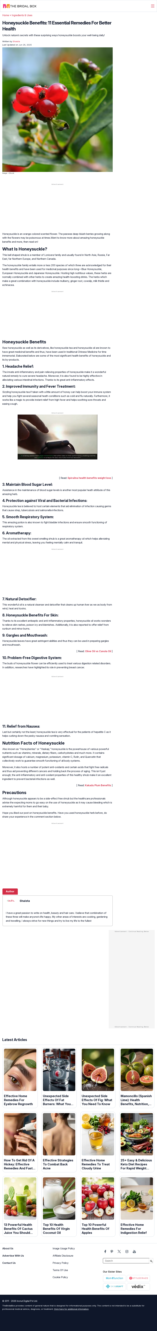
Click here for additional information (71, 1309)
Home (5, 15)
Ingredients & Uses (22, 15)
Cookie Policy (60, 1277)
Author (10, 891)
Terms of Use (60, 1270)
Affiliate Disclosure (63, 1255)
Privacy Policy (61, 1262)
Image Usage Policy (64, 1248)
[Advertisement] (57, 209)
